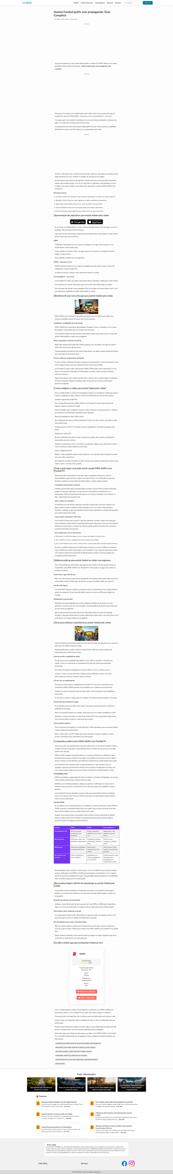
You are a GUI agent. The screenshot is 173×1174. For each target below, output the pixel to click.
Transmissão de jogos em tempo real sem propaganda (77, 1059)
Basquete (110, 3)
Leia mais (67, 1106)
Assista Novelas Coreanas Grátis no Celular (56, 1114)
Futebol (76, 3)
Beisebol (118, 3)
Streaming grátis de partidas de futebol (71, 1055)
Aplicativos (60, 1063)
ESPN (82, 954)
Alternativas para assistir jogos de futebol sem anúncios (78, 1043)
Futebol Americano (87, 3)
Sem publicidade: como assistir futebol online (74, 1051)
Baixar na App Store (88, 998)
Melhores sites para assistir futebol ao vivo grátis (75, 1047)
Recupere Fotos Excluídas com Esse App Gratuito (58, 1102)
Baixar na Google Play (87, 991)
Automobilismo (100, 3)
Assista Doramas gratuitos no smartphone (56, 1127)
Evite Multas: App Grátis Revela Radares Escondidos (114, 1102)
